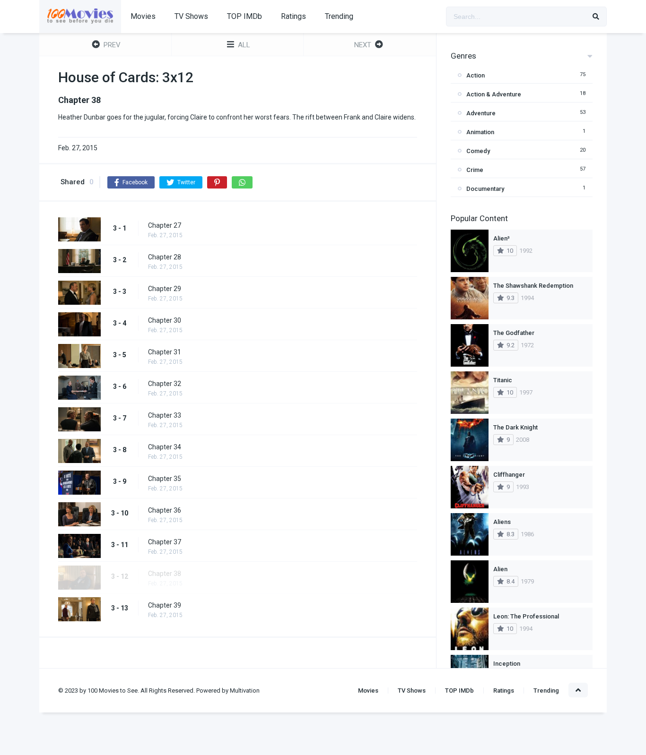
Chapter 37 (164, 542)
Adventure (481, 113)
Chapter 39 (164, 605)
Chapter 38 (164, 573)
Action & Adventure (493, 94)
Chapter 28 (164, 257)
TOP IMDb (244, 16)
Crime (474, 169)
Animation (480, 132)
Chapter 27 (164, 225)
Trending (339, 16)
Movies (143, 16)
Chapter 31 (164, 352)
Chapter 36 (164, 510)
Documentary (485, 188)
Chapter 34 (164, 447)
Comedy (478, 150)
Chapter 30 (164, 320)
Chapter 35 (164, 478)
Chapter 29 (164, 288)
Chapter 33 (164, 415)
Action (475, 75)
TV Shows (191, 16)
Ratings (293, 16)
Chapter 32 (164, 383)
